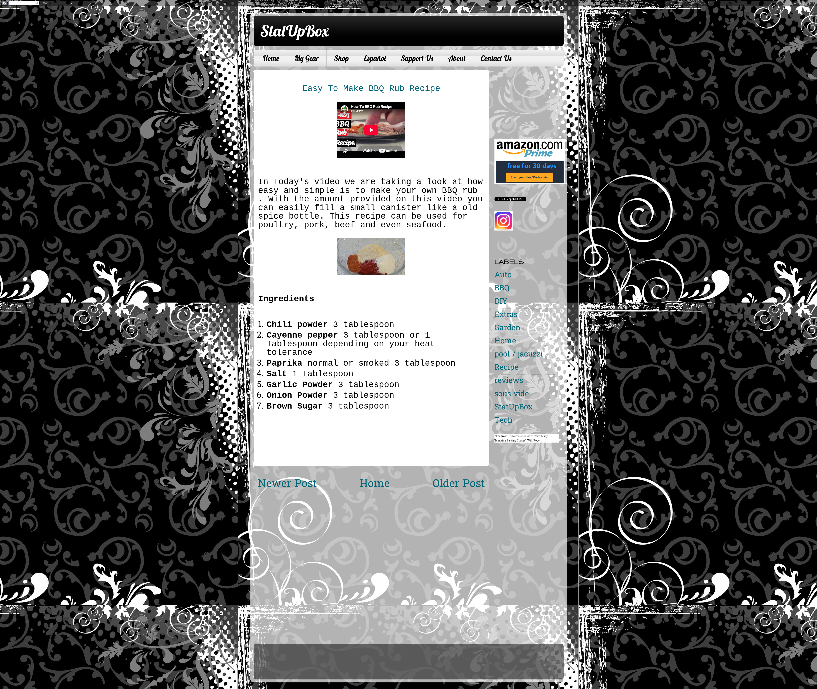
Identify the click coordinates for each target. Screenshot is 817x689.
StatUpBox (294, 31)
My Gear (306, 58)
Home (271, 58)
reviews (508, 381)
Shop (341, 58)
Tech (503, 420)
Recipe (506, 368)
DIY (501, 301)
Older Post (459, 484)
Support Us (417, 58)
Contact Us (496, 58)
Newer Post (287, 484)
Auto (503, 275)
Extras (506, 315)
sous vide (511, 394)
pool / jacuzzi (518, 354)
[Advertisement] (530, 99)
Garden (507, 328)
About (457, 58)
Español (375, 58)
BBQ (501, 288)
